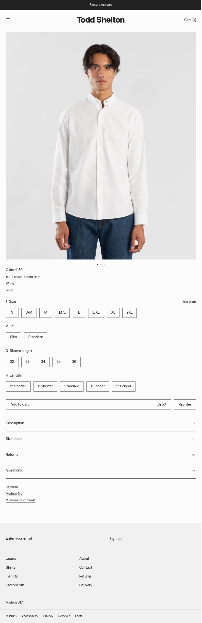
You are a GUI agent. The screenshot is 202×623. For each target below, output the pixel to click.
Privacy (48, 616)
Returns (85, 576)
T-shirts (12, 576)
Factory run (15, 585)
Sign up (115, 539)
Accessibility (29, 616)
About (84, 559)
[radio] (12, 313)
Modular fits (14, 493)
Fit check (12, 487)
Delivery (85, 585)
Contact (85, 567)
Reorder (185, 404)
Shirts (10, 567)
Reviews (64, 616)
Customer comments (20, 500)
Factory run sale (101, 4)
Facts (79, 616)
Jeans (11, 559)
